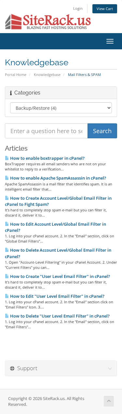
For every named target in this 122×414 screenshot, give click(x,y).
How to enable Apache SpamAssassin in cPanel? (57, 178)
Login (78, 8)
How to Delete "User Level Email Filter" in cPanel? (59, 316)
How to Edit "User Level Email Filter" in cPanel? (56, 296)
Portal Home (15, 74)
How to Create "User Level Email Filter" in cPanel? (59, 276)
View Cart (105, 8)
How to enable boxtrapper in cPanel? (47, 158)
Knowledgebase (47, 74)
